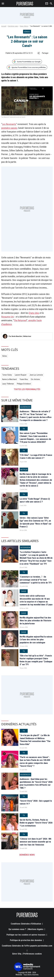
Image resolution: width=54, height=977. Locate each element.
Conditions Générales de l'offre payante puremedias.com (27, 946)
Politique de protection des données (26, 940)
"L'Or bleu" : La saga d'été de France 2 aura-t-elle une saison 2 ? (36, 456)
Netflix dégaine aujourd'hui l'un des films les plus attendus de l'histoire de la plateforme (35, 620)
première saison (9, 128)
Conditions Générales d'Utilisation (26, 923)
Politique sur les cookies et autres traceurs (26, 935)
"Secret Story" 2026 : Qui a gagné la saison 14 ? (36, 802)
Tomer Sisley (7, 375)
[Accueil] (25, 3)
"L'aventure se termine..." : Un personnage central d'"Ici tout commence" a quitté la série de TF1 (36, 580)
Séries (4, 356)
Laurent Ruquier (20, 375)
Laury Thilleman (8, 384)
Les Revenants (9, 124)
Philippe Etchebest (24, 384)
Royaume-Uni (7, 316)
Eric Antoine (35, 379)
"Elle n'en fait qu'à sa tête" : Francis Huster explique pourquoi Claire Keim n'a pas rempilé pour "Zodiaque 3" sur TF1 (36, 660)
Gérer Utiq (16, 953)
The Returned (20, 320)
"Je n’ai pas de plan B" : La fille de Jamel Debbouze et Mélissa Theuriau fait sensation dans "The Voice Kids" (35, 739)
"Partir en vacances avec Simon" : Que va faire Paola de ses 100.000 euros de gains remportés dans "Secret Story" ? (35, 761)
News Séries (24, 26)
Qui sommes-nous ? (17, 929)
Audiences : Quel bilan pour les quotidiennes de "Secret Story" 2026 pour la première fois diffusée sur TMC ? (36, 783)
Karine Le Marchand (9, 379)
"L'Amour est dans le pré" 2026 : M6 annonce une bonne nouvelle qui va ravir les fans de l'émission (35, 842)
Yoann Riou (24, 379)
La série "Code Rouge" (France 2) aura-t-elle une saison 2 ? (35, 500)
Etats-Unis (34, 313)
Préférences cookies (32, 953)
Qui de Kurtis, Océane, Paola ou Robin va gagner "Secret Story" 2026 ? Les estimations (36, 823)
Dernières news (13, 26)
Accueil (3, 26)
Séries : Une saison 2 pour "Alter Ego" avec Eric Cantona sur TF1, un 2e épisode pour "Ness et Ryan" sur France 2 (35, 522)
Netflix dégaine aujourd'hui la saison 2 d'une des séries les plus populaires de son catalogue (36, 639)
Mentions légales (35, 929)
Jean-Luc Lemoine (36, 375)
